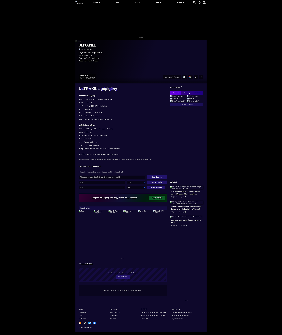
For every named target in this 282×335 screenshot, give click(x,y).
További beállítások (155, 187)
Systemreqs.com (177, 319)
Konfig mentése (157, 182)
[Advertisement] (141, 23)
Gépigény (87, 76)
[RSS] (80, 323)
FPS (90, 55)
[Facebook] (94, 323)
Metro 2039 (144, 319)
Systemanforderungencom (180, 315)
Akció (85, 55)
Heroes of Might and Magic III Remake (153, 312)
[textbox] (102, 182)
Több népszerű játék (186, 104)
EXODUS (144, 309)
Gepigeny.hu (176, 309)
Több (158, 2)
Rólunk (180, 2)
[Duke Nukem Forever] (130, 212)
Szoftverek (82, 319)
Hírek (118, 2)
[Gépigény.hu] (79, 3)
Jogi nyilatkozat (115, 312)
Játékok (96, 2)
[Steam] (85, 323)
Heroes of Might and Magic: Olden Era (153, 315)
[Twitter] (89, 323)
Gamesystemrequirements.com (182, 312)
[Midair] (86, 212)
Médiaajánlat (114, 315)
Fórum (137, 2)
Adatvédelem (114, 309)
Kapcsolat (113, 319)
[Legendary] (145, 212)
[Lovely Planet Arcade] (115, 212)
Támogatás (82, 312)
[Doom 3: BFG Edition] (160, 212)
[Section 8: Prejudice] (100, 212)
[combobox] (102, 182)
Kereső (81, 315)
